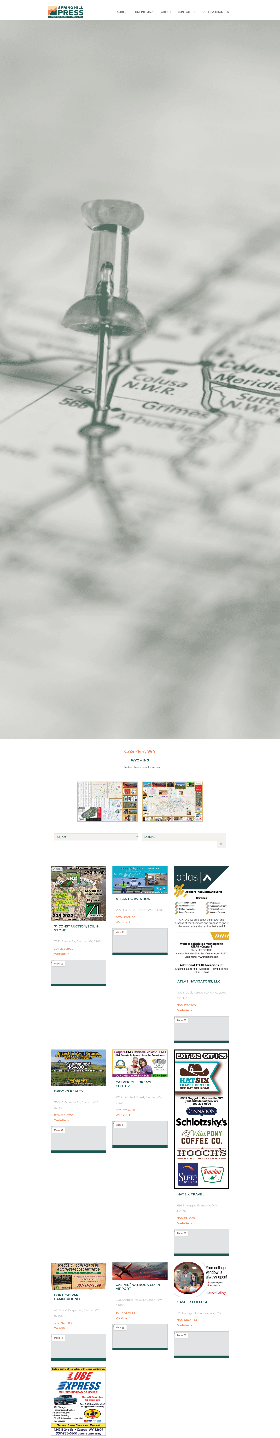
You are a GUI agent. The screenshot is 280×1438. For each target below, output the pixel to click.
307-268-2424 (187, 1320)
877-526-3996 (64, 1115)
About (166, 12)
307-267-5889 (63, 1323)
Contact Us (187, 12)
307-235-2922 (63, 948)
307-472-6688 (125, 1312)
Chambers (120, 12)
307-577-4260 (125, 1110)
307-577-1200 (186, 1005)
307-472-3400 (125, 917)
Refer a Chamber (216, 12)
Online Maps (145, 12)
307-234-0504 (187, 1218)
